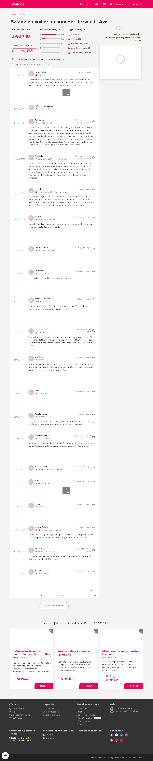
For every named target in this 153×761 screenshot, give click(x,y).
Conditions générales (98, 758)
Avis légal (111, 758)
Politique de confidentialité (126, 758)
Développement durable (20, 715)
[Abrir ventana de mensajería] (5, 755)
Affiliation (80, 712)
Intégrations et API (84, 718)
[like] (51, 631)
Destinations (48, 709)
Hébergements (83, 721)
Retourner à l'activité (19, 14)
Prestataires (81, 709)
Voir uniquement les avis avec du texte (32, 64)
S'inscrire (137, 4)
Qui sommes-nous (17, 709)
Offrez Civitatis (15, 718)
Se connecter (122, 4)
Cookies (141, 758)
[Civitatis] (17, 4)
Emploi (79, 724)
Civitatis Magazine (51, 712)
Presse (12, 712)
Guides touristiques (51, 715)
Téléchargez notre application (58, 731)
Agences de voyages (85, 715)
